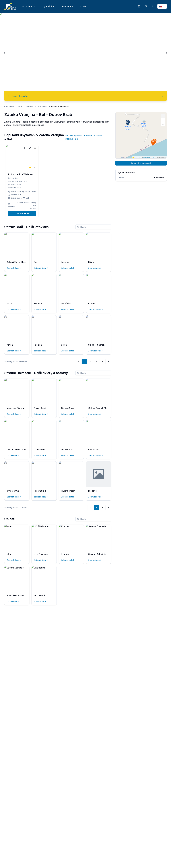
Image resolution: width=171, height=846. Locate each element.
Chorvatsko (9, 106)
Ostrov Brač (42, 106)
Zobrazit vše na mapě (141, 163)
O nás (83, 6)
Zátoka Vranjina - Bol (17, 181)
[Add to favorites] (35, 148)
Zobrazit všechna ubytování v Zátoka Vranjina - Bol (83, 137)
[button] (153, 142)
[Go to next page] (108, 361)
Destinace (66, 6)
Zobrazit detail (22, 213)
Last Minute (26, 6)
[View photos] (25, 148)
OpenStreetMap (149, 157)
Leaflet (137, 157)
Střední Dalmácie (25, 106)
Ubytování (47, 6)
